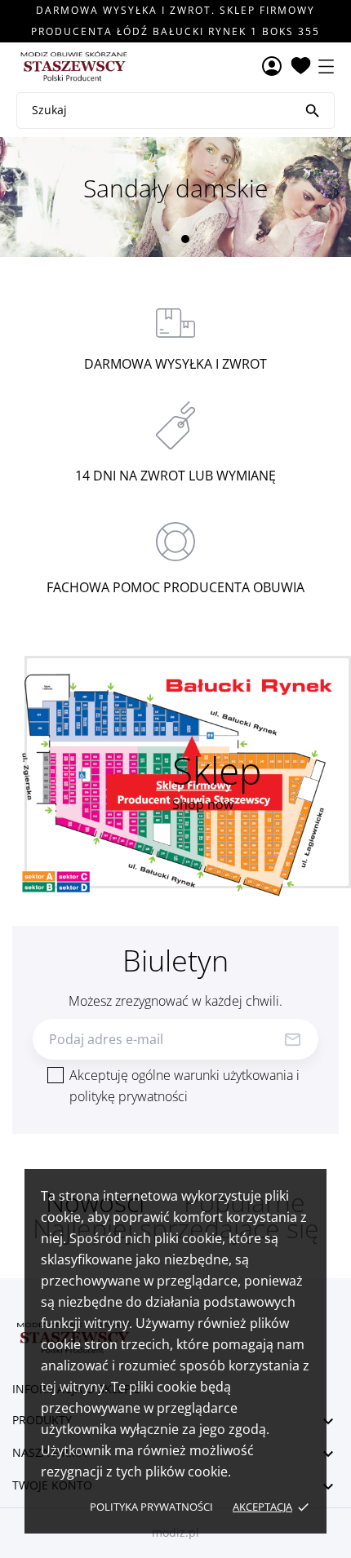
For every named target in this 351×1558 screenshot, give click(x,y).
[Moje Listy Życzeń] (301, 66)
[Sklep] (175, 784)
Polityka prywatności (151, 1506)
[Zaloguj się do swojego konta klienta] (271, 67)
